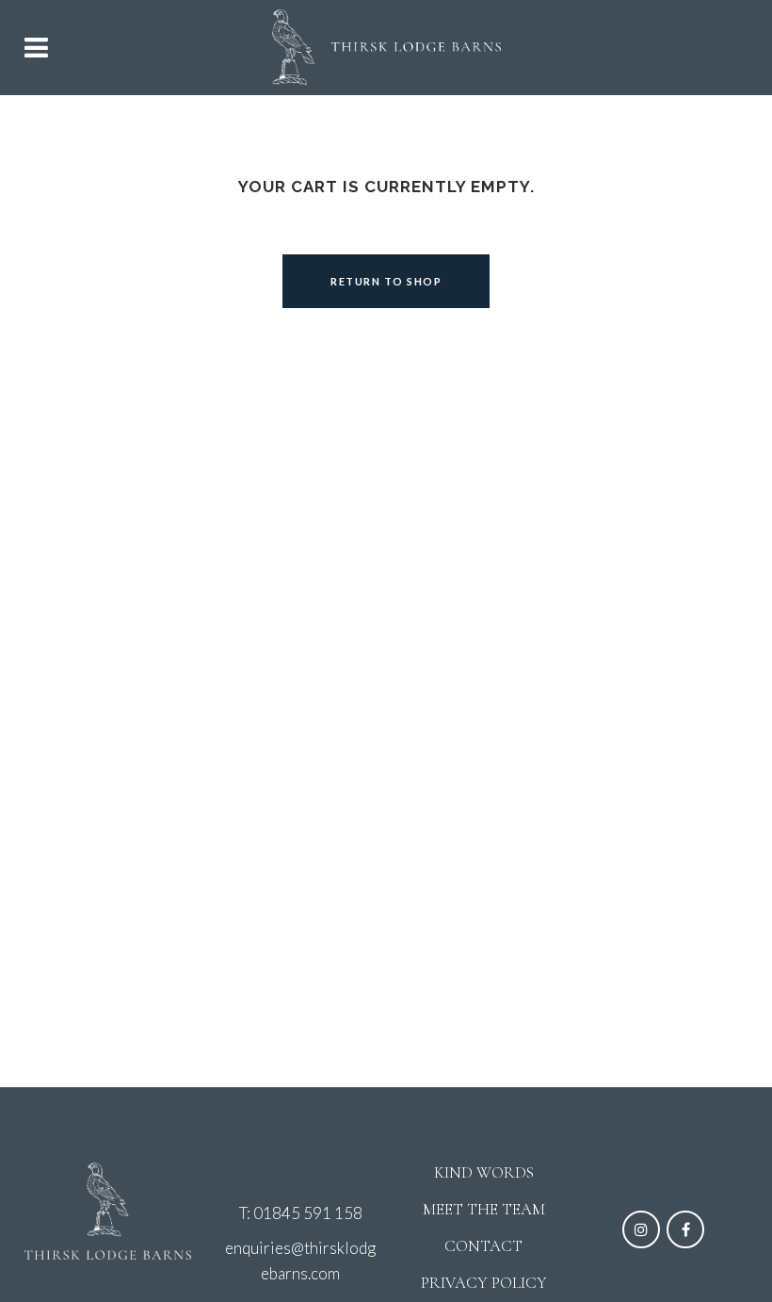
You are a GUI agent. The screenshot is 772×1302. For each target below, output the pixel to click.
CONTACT (483, 1246)
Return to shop (386, 281)
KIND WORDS (484, 1172)
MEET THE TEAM (484, 1209)
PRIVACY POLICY (484, 1283)
